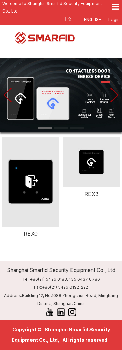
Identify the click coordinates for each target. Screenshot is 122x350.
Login (114, 19)
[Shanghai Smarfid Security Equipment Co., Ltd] (61, 38)
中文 (68, 19)
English (93, 19)
